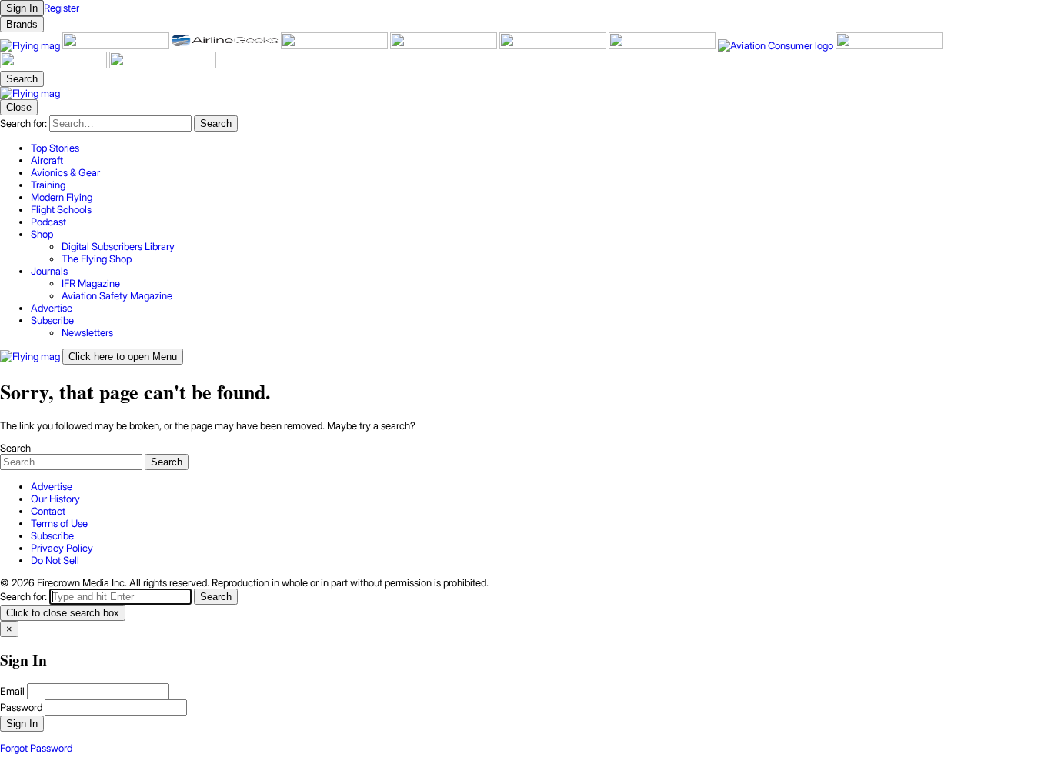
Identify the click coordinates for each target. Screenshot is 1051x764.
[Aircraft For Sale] (117, 45)
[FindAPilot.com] (54, 64)
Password (21, 707)
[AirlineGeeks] (226, 45)
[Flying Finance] (889, 45)
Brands (22, 24)
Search (15, 448)
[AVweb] (335, 45)
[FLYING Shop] (162, 64)
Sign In (22, 723)
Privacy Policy (62, 548)
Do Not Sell (55, 560)
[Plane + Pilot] (663, 45)
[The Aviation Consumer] (777, 45)
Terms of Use (59, 523)
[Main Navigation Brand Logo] (30, 93)
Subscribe (52, 535)
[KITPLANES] (554, 45)
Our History (55, 498)
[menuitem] (541, 148)
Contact (48, 511)
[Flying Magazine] (31, 45)
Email (12, 691)
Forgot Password (36, 748)
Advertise (51, 486)
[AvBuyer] (444, 45)
